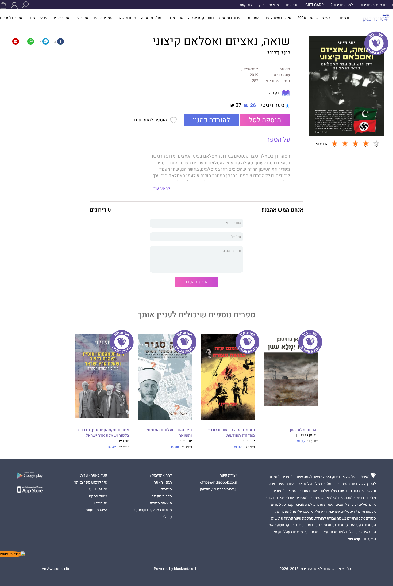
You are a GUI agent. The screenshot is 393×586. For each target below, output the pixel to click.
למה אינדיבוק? (342, 5)
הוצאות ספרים (161, 503)
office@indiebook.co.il (218, 482)
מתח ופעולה (126, 18)
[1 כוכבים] (334, 143)
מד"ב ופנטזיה (151, 18)
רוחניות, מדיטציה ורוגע (197, 18)
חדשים (345, 18)
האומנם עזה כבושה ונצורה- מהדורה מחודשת (231, 433)
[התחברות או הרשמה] (14, 5)
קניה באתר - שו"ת (93, 475)
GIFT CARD (314, 5)
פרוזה (170, 18)
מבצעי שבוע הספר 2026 (316, 18)
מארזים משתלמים (278, 18)
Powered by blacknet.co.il (175, 569)
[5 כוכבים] (376, 143)
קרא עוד (354, 539)
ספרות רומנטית (231, 18)
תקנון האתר (163, 482)
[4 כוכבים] (366, 143)
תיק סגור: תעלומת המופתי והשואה (169, 433)
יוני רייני (278, 53)
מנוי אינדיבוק (269, 5)
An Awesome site (56, 569)
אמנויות (254, 18)
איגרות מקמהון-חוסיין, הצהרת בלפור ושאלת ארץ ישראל (103, 433)
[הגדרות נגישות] (12, 554)
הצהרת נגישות (96, 510)
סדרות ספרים (161, 496)
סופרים (166, 489)
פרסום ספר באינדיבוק (376, 5)
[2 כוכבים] (345, 143)
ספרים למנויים (11, 18)
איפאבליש (249, 69)
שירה (31, 18)
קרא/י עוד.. (160, 188)
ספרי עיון (81, 18)
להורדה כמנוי (211, 120)
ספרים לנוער (103, 18)
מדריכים (292, 5)
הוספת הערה (196, 282)
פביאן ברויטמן (307, 435)
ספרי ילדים (60, 18)
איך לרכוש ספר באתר (90, 482)
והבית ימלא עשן (304, 430)
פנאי (43, 18)
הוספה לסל (265, 120)
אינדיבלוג (100, 503)
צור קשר (245, 5)
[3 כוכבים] (355, 143)
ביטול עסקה (98, 496)
